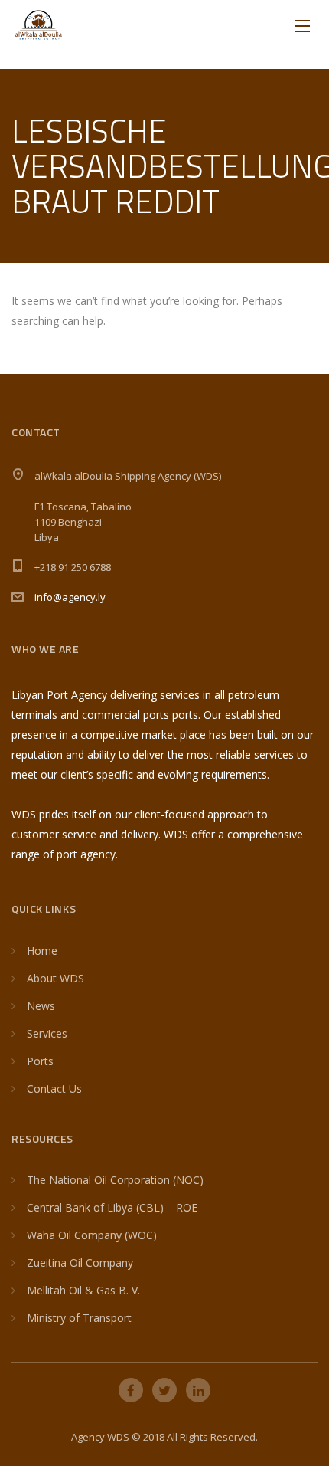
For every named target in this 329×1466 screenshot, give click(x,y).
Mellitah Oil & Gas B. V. (83, 1290)
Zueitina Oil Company (80, 1262)
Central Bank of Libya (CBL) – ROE (112, 1207)
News (41, 1006)
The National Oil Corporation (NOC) (115, 1179)
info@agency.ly (70, 597)
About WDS (55, 978)
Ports (40, 1061)
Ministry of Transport (79, 1317)
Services (47, 1033)
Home (42, 950)
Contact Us (54, 1088)
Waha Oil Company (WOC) (92, 1235)
